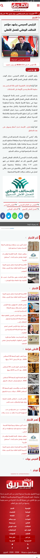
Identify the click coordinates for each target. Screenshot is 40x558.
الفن (27, 515)
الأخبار (34, 17)
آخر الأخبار (33, 237)
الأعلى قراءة (31, 348)
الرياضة (27, 511)
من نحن (27, 536)
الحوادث (27, 519)
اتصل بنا (12, 540)
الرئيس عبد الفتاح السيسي (28, 204)
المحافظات (12, 529)
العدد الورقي (12, 526)
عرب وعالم (12, 519)
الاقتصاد (12, 511)
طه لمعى (31, 69)
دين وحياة (12, 522)
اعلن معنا (12, 536)
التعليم (28, 533)
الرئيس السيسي (9, 204)
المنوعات (12, 533)
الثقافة (12, 515)
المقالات (28, 526)
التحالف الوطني (12, 208)
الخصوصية (27, 540)
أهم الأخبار (32, 419)
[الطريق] (20, 7)
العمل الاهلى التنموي (29, 208)
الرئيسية (27, 508)
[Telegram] (20, 216)
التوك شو (28, 529)
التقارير (28, 522)
